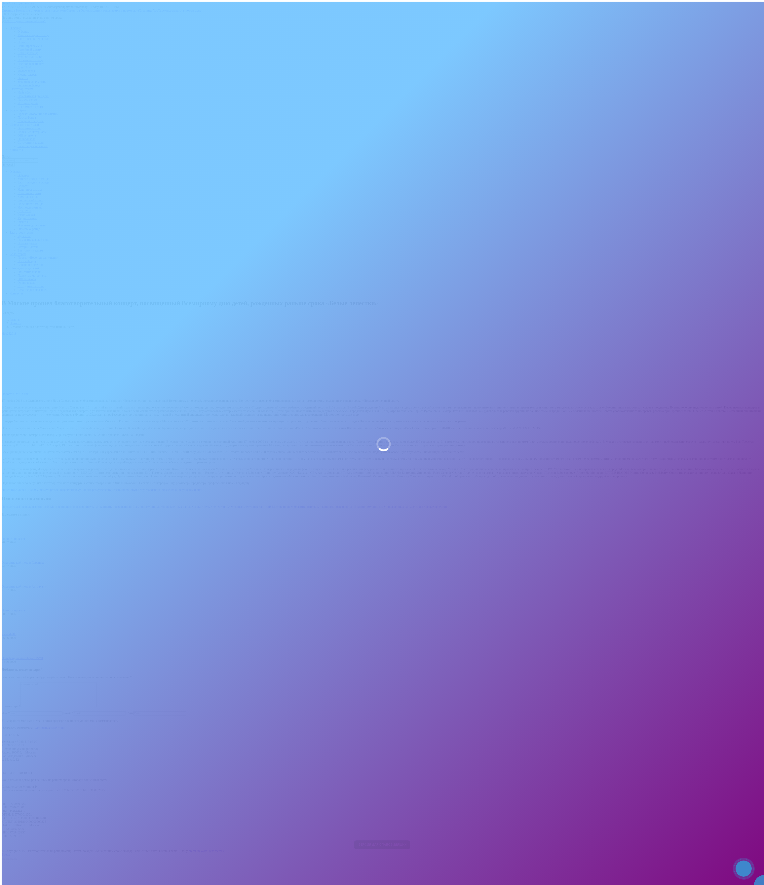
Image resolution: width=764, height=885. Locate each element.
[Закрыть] (760, 860)
